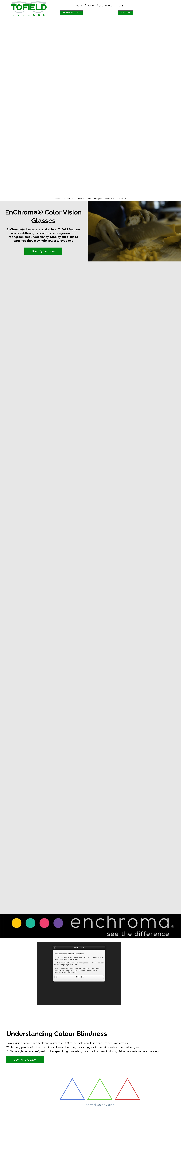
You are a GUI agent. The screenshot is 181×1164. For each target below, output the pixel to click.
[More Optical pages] (83, 198)
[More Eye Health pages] (72, 198)
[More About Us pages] (113, 198)
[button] (177, 259)
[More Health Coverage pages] (100, 198)
